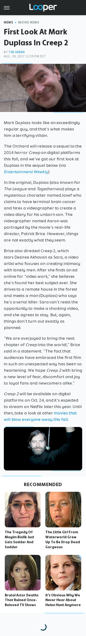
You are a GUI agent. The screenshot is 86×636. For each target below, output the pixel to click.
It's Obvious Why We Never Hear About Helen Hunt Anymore (63, 600)
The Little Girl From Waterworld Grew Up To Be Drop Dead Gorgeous (62, 539)
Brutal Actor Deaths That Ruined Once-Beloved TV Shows (21, 600)
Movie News (28, 22)
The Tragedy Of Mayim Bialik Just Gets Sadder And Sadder (19, 539)
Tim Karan (16, 52)
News (8, 22)
